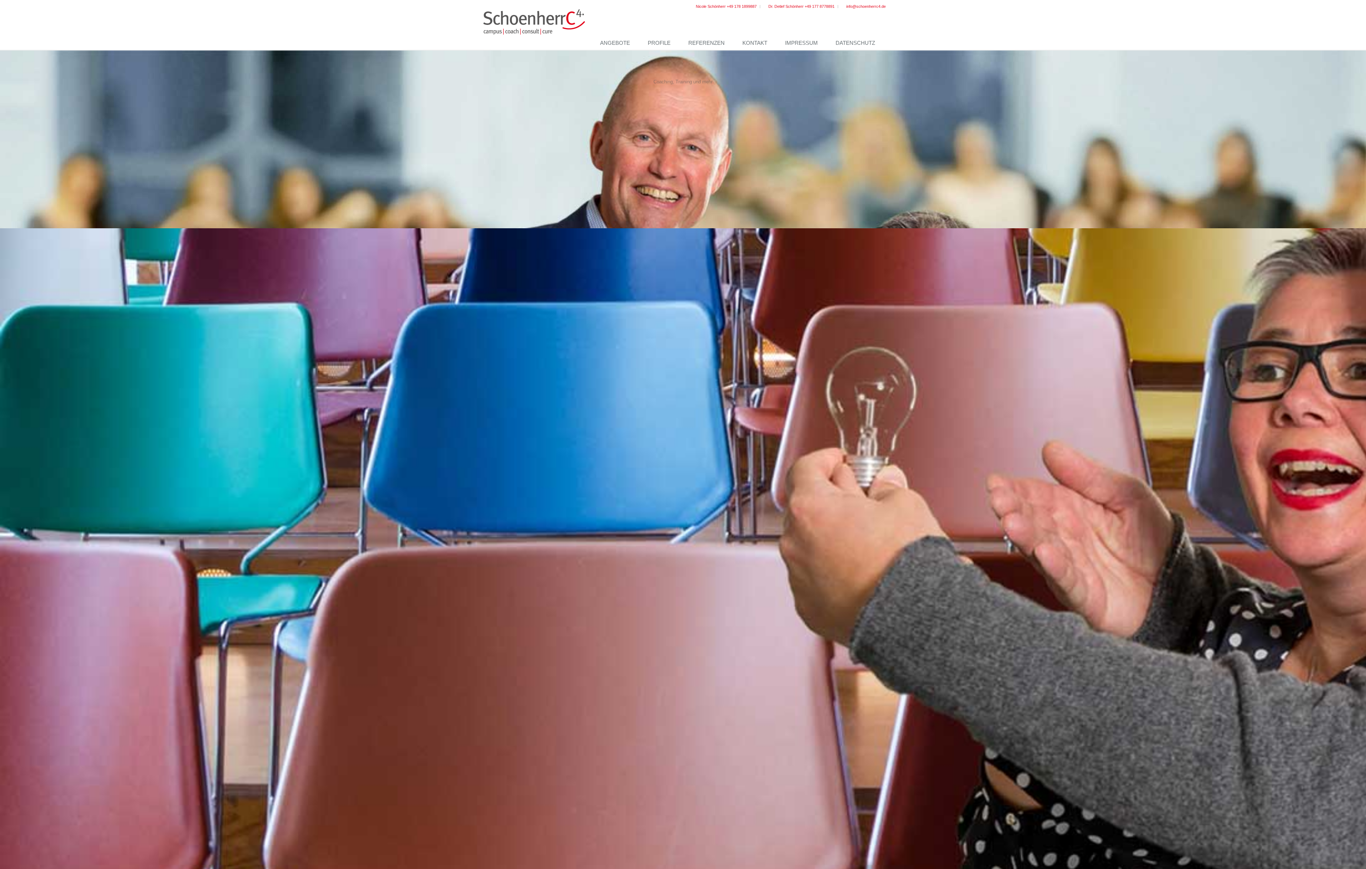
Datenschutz (855, 43)
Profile (659, 43)
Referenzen (706, 43)
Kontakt (754, 43)
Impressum (801, 43)
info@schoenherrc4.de (866, 6)
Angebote (615, 43)
